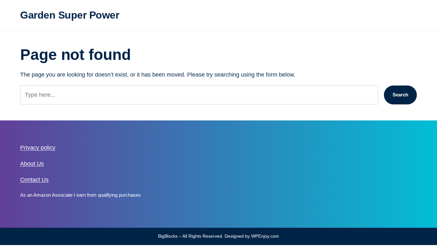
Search (400, 94)
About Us (32, 163)
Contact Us (34, 179)
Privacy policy (37, 147)
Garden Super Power (69, 15)
